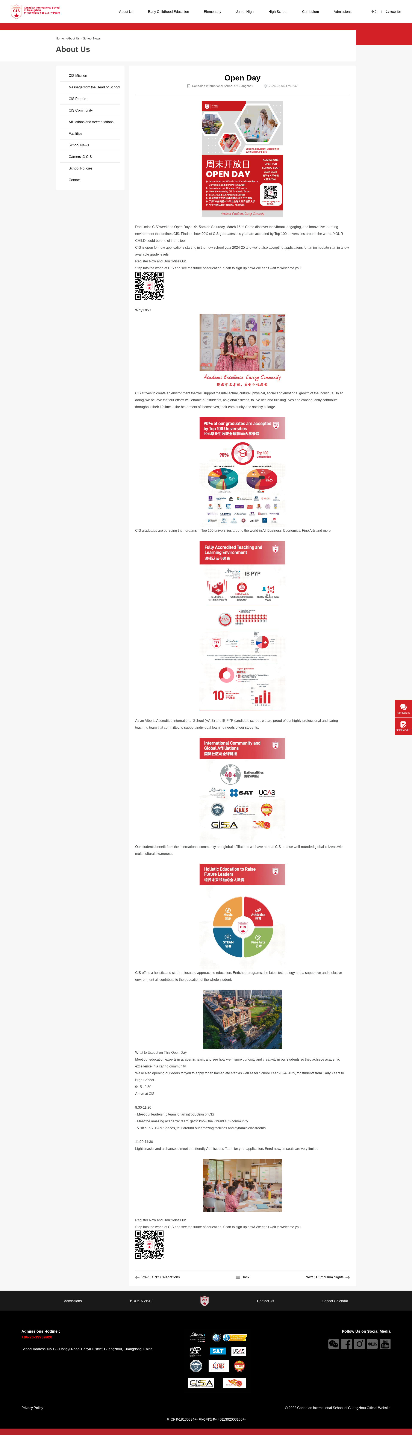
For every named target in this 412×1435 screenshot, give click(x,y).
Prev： (160, 1277)
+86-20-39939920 (36, 1337)
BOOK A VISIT (141, 1301)
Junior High (245, 12)
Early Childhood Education (168, 12)
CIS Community (81, 110)
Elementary (212, 12)
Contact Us (393, 11)
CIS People (77, 99)
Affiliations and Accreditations (91, 122)
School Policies (80, 168)
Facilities (75, 133)
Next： (325, 1277)
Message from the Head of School (94, 87)
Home (60, 38)
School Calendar (335, 1301)
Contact (74, 180)
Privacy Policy (32, 1408)
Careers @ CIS (80, 157)
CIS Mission (78, 75)
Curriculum (310, 12)
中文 (374, 11)
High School (277, 12)
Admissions (342, 12)
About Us (126, 12)
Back (245, 1277)
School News (92, 38)
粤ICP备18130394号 (182, 1419)
